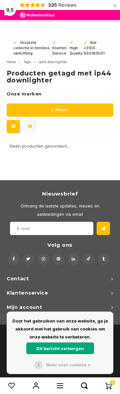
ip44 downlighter (53, 62)
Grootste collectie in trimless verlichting (31, 48)
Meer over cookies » (68, 364)
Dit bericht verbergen (60, 348)
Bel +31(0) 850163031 (94, 48)
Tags (27, 62)
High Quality (76, 51)
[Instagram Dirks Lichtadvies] (43, 259)
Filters (61, 109)
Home (11, 62)
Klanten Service (59, 51)
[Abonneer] (103, 228)
